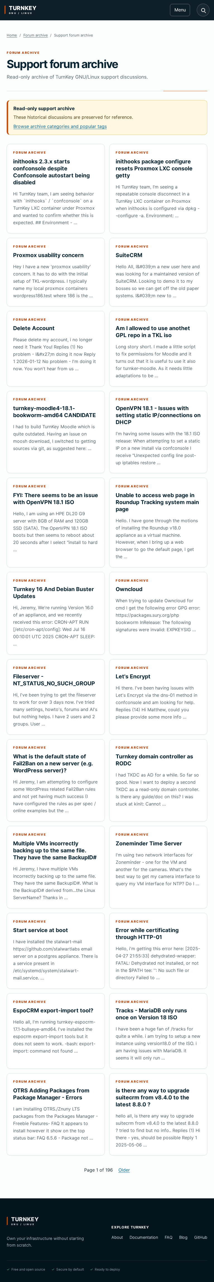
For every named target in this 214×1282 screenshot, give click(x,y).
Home (12, 35)
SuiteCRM (129, 255)
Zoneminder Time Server (149, 843)
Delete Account (34, 328)
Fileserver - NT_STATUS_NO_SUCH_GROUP (54, 680)
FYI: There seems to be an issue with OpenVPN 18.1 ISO (55, 498)
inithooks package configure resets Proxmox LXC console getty (154, 168)
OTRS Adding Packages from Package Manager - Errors (51, 1094)
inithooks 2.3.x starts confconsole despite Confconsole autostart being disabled (51, 172)
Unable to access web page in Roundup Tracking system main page (157, 502)
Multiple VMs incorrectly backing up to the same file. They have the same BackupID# (55, 850)
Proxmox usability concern (48, 255)
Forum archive (35, 35)
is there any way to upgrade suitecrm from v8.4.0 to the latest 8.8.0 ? (152, 1097)
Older (124, 1170)
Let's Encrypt (133, 676)
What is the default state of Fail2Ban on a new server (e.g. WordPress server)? (53, 763)
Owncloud (129, 589)
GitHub (200, 1237)
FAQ (168, 1237)
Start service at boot (40, 930)
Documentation (144, 1237)
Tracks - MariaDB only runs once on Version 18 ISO (151, 1014)
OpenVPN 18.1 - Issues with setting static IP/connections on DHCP (158, 415)
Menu (180, 10)
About (117, 1237)
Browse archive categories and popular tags (60, 126)
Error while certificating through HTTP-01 (147, 933)
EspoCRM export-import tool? (53, 1010)
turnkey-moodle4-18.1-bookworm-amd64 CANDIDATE (54, 412)
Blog (183, 1237)
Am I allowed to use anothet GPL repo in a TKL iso (153, 331)
